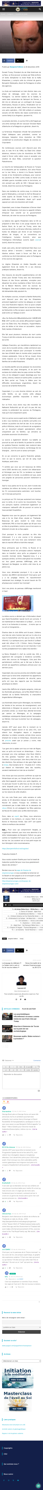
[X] (13, 1480)
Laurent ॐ (22, 988)
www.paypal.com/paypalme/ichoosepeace (16, 1346)
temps (6, 765)
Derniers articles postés (28, 36)
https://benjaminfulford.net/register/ (15, 849)
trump (21, 938)
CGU (5, 1454)
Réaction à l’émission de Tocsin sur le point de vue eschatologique (26, 1028)
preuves (8, 740)
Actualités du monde (21, 14)
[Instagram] (17, 999)
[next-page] (6, 1046)
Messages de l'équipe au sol (10, 38)
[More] (27, 61)
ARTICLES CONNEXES (12, 1009)
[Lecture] (6, 905)
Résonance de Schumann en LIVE (13, 1425)
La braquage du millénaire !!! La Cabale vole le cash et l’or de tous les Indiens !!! (11, 965)
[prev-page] (3, 1046)
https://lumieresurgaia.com (21, 991)
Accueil (3, 14)
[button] (3, 9)
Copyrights (8, 1448)
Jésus (4, 808)
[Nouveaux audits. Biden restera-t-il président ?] (7, 1038)
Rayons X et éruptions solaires (12, 1433)
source (37, 240)
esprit (17, 816)
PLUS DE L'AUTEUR (29, 1009)
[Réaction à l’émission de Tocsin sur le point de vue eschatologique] (7, 1028)
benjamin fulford (13, 938)
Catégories (10, 14)
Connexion (37, 1060)
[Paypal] (21, 999)
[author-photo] (21, 985)
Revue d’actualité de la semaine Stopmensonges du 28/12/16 (32, 965)
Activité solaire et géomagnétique (13, 1429)
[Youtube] (26, 999)
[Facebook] (4, 1480)
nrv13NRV (20, 1279)
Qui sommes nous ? (11, 1464)
